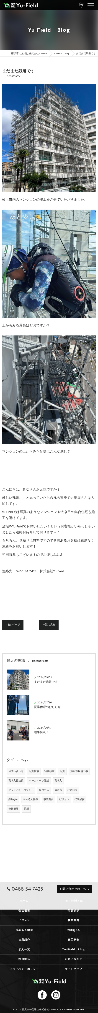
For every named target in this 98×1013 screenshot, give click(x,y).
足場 (26, 809)
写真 (62, 771)
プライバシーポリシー (21, 790)
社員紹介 (72, 790)
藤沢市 (58, 790)
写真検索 (34, 771)
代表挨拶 (80, 799)
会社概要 (13, 809)
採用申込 (44, 790)
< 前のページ (12, 624)
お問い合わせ (15, 771)
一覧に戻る (49, 624)
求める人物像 (30, 799)
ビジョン (64, 799)
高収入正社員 (15, 781)
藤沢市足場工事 (79, 771)
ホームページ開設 (39, 781)
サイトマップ (74, 969)
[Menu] (91, 5)
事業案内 (49, 799)
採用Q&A (13, 799)
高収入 (58, 781)
